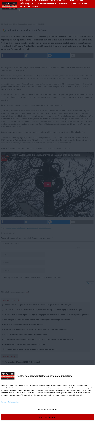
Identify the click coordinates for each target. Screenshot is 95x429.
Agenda (63, 3)
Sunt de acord (47, 417)
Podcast (82, 3)
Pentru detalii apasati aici (10, 402)
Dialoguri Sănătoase (29, 7)
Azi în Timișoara (26, 3)
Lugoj (73, 3)
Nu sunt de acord (47, 409)
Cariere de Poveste (46, 3)
